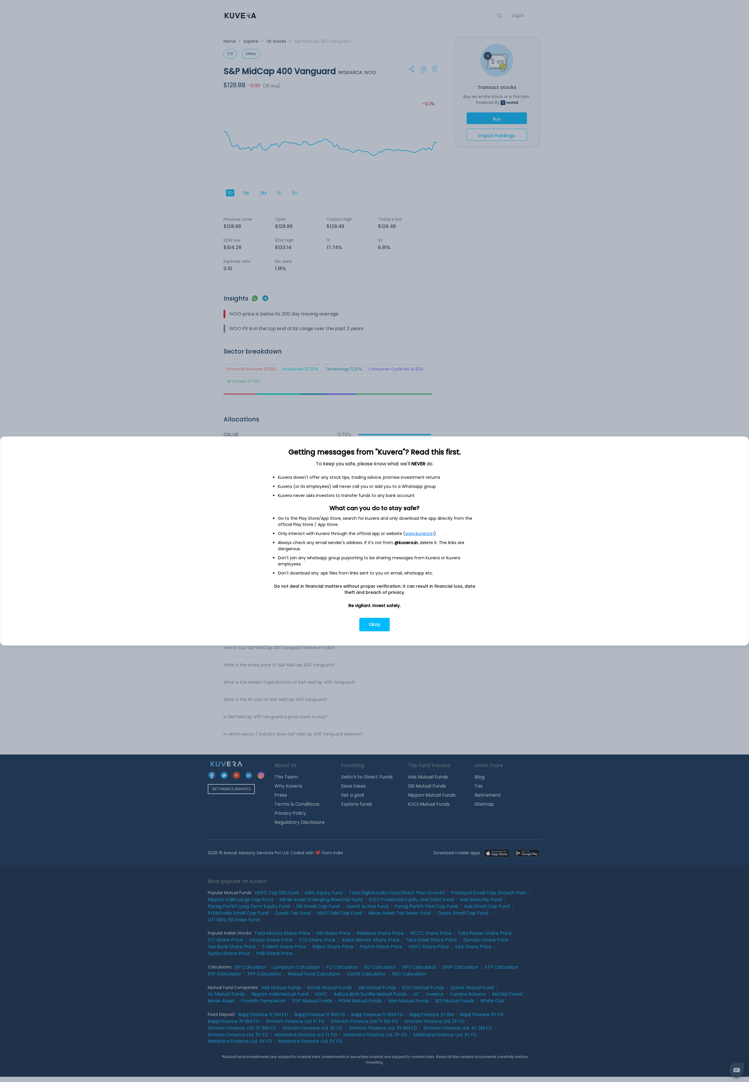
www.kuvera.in (419, 533)
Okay (374, 624)
